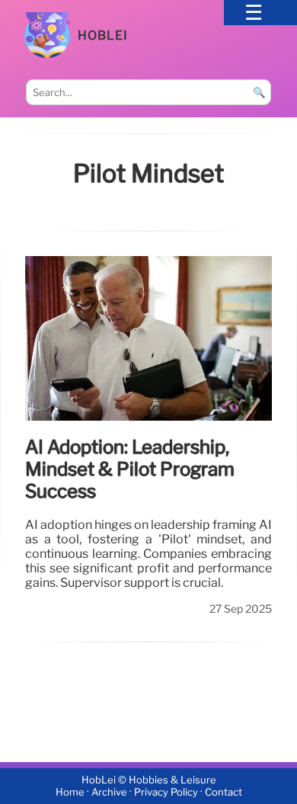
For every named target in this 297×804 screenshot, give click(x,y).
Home (70, 792)
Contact (223, 792)
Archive (109, 792)
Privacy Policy (166, 792)
